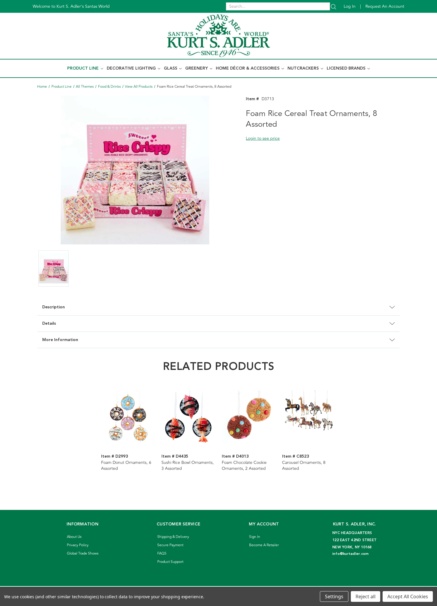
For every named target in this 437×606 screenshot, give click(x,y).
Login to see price (263, 138)
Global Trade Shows (82, 553)
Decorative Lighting (132, 68)
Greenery (197, 68)
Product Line (83, 68)
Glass (171, 68)
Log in (350, 6)
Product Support (170, 562)
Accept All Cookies (407, 596)
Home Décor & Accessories (248, 68)
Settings (334, 596)
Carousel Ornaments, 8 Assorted (304, 466)
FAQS (161, 553)
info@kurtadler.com (350, 554)
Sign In (254, 537)
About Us (74, 537)
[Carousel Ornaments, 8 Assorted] (309, 417)
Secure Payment (170, 545)
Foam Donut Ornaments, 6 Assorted (126, 466)
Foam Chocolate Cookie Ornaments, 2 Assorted (244, 466)
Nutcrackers (303, 68)
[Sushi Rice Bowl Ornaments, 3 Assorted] (188, 417)
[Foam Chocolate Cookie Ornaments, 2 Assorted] (249, 417)
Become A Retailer (264, 545)
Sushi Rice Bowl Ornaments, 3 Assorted (187, 466)
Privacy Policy (78, 545)
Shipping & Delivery (173, 537)
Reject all (365, 596)
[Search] (333, 6)
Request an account (384, 6)
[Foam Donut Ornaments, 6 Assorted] (128, 417)
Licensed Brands (347, 68)
